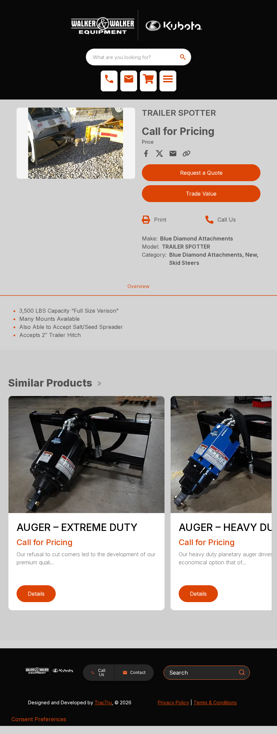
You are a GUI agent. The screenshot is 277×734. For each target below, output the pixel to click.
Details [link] (36, 593)
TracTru (103, 702)
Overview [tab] (138, 286)
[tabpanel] (76, 144)
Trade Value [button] (201, 193)
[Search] (242, 672)
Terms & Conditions (215, 702)
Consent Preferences (38, 719)
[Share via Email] (173, 153)
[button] (109, 80)
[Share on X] (159, 153)
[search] (183, 57)
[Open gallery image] (76, 143)
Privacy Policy (173, 702)
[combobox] (138, 57)
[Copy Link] (186, 153)
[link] (148, 80)
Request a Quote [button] (201, 172)
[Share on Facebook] (146, 153)
